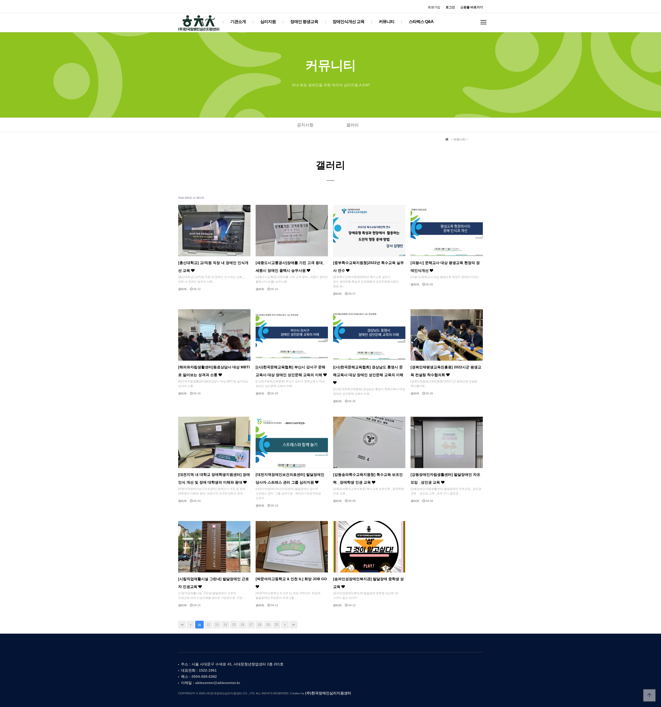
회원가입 (434, 7)
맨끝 (293, 624)
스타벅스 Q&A (421, 21)
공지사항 (305, 125)
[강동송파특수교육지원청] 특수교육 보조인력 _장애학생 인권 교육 (368, 478)
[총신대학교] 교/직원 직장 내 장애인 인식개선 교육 (213, 267)
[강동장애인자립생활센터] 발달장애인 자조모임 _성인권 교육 (445, 478)
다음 (285, 624)
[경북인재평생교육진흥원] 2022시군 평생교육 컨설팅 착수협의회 (446, 371)
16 (242, 624)
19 (268, 624)
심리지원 (268, 21)
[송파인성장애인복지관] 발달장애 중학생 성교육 (368, 583)
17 (251, 624)
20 (276, 624)
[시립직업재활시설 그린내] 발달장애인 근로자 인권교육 (213, 583)
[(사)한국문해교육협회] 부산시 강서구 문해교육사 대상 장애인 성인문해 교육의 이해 (290, 371)
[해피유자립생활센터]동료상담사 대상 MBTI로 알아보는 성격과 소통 (214, 371)
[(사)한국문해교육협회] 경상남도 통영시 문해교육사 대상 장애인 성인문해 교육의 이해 (368, 371)
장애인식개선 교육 (348, 21)
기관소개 (238, 21)
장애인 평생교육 (304, 21)
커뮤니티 (386, 21)
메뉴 (483, 22)
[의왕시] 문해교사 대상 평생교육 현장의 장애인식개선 (445, 267)
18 (259, 624)
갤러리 (352, 125)
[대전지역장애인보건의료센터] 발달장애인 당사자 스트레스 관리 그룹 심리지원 (290, 478)
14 (225, 624)
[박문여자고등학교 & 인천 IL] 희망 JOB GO (291, 579)
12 (208, 624)
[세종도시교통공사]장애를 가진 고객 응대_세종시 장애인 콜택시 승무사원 (290, 267)
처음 (182, 624)
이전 (190, 624)
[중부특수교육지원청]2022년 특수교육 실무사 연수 (368, 267)
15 (234, 624)
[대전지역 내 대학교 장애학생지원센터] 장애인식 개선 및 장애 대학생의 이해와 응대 (214, 478)
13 (217, 624)
